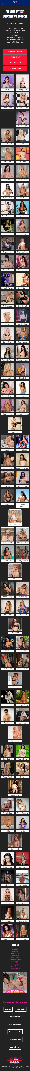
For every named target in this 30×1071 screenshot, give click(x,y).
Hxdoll (15, 963)
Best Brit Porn (15, 1047)
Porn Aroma (15, 957)
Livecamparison (15, 965)
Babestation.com (15, 967)
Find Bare (15, 949)
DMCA (27, 1066)
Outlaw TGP (21, 1009)
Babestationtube (15, 1032)
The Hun (8, 1009)
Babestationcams (15, 968)
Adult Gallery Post (15, 1024)
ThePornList (15, 961)
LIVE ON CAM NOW (15, 51)
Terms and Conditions (13, 1066)
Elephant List (15, 1017)
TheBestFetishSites (15, 959)
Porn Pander (15, 955)
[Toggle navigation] (2, 5)
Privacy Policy (4, 1066)
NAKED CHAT (15, 57)
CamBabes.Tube (15, 1039)
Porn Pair (15, 951)
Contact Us (22, 1066)
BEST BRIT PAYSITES (15, 63)
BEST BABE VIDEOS (15, 68)
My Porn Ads (15, 953)
